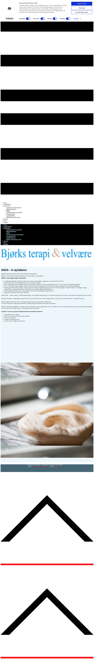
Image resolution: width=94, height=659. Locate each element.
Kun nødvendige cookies (81, 12)
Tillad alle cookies (81, 3)
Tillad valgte (82, 8)
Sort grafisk (56, 466)
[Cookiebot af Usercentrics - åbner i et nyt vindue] (9, 19)
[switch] (43, 18)
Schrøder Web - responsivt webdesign (40, 466)
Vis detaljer (76, 18)
